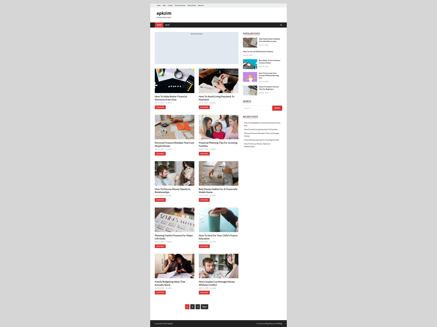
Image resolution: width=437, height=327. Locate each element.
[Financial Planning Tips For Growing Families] (218, 127)
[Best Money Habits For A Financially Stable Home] (218, 173)
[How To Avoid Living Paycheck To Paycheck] (218, 81)
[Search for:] (262, 108)
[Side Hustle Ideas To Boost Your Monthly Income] (250, 39)
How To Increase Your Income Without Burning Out (269, 75)
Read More (159, 106)
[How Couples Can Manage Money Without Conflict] (218, 266)
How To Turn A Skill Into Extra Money (258, 51)
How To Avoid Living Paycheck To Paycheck (261, 129)
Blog (164, 5)
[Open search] (281, 25)
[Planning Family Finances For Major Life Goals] (174, 220)
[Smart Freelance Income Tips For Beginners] (250, 87)
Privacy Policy (191, 5)
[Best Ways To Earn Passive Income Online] (250, 60)
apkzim (163, 13)
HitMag (279, 323)
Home (159, 5)
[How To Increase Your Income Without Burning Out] (250, 73)
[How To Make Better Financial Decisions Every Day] (174, 81)
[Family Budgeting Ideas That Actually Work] (174, 266)
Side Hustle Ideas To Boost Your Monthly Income (269, 40)
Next (204, 307)
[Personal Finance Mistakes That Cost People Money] (174, 127)
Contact (170, 5)
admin (169, 103)
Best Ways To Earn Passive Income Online (269, 61)
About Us (201, 5)
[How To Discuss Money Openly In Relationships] (174, 173)
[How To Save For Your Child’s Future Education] (218, 220)
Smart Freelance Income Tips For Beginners (269, 88)
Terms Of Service (180, 5)
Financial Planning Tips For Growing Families (261, 140)
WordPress (269, 323)
